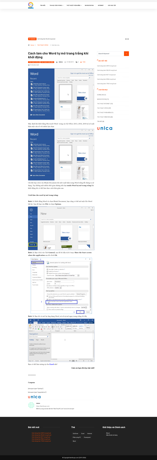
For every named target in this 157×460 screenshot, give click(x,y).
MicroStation (89, 5)
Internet (101, 5)
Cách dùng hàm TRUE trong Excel (106, 83)
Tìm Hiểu (42, 5)
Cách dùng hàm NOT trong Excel (106, 74)
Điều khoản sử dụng (111, 435)
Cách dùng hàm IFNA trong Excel (106, 79)
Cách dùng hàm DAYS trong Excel (106, 66)
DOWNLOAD (100, 95)
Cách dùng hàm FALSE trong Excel (46, 39)
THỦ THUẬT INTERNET (103, 103)
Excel (82, 433)
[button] (126, 39)
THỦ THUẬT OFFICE (42, 45)
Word (74, 441)
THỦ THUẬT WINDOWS (103, 117)
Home (32, 45)
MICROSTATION (101, 99)
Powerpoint (87, 437)
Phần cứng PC (77, 437)
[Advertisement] (78, 24)
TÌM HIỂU (99, 121)
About (108, 433)
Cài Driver (75, 433)
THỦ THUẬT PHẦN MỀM (47, 62)
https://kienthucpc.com (43, 406)
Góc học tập (112, 5)
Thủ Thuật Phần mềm (73, 5)
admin (61, 62)
